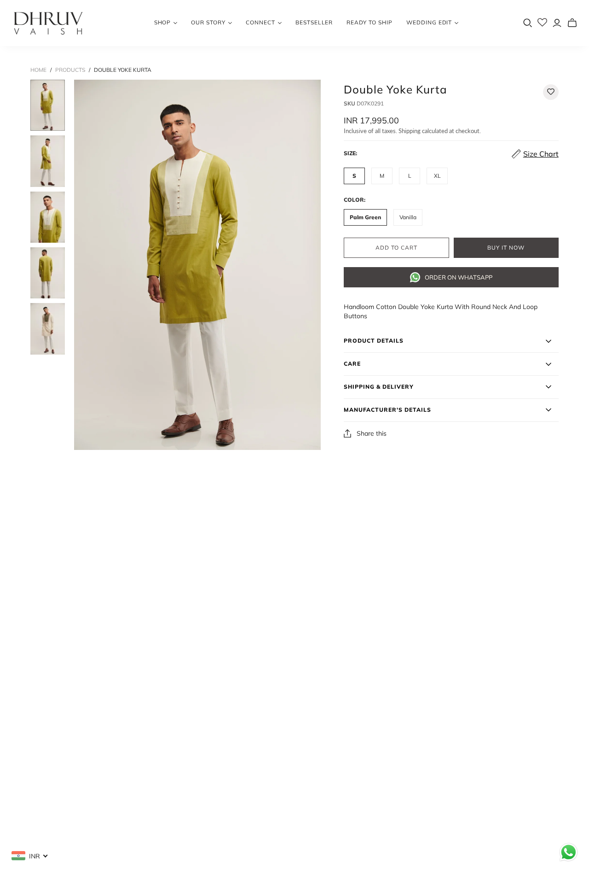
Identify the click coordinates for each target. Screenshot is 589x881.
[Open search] (527, 23)
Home (38, 69)
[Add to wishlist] (551, 92)
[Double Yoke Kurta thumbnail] (47, 105)
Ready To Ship (369, 22)
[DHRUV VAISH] (48, 23)
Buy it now (506, 247)
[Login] (557, 22)
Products (70, 69)
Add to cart (396, 247)
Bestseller (314, 22)
